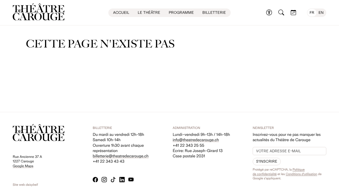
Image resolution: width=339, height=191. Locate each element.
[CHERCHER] (281, 12)
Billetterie (214, 12)
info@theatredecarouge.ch (196, 139)
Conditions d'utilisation (301, 174)
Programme (181, 12)
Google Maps (23, 166)
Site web (25, 184)
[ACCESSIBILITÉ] (269, 12)
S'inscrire (266, 161)
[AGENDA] (293, 12)
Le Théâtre (149, 12)
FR (312, 12)
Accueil (121, 12)
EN (321, 12)
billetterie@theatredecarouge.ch (121, 156)
